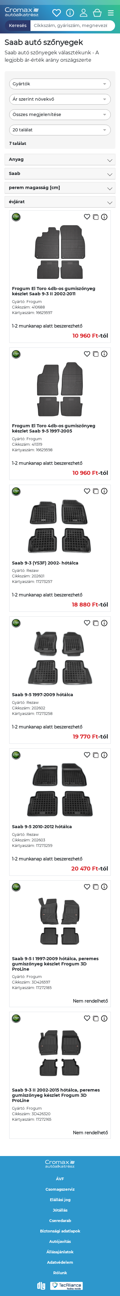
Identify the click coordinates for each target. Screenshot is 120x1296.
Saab (14, 173)
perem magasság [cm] (34, 187)
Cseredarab (60, 1220)
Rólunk (60, 1273)
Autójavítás (60, 1241)
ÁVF (60, 1179)
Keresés (17, 25)
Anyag (16, 159)
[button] (83, 13)
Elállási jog (60, 1199)
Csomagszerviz (60, 1189)
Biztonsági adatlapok (60, 1231)
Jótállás (60, 1210)
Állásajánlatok (60, 1252)
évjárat (17, 201)
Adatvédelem (60, 1262)
